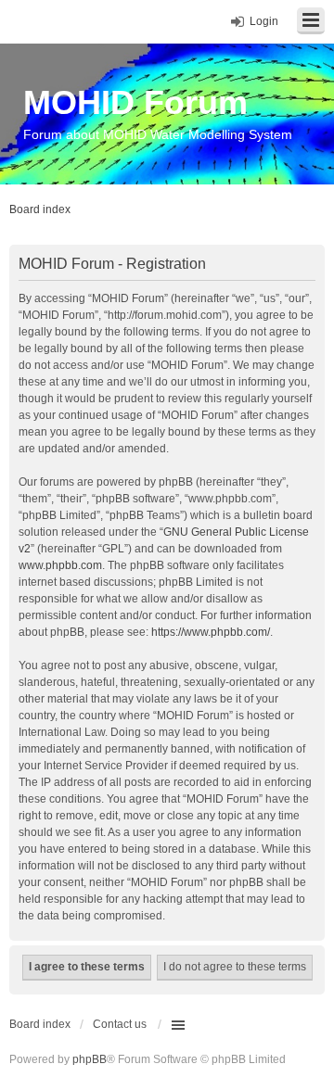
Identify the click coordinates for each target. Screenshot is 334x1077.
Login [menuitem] (264, 21)
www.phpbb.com (60, 565)
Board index (40, 1024)
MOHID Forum (135, 102)
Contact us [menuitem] (120, 1024)
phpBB (89, 1059)
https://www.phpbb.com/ (210, 632)
